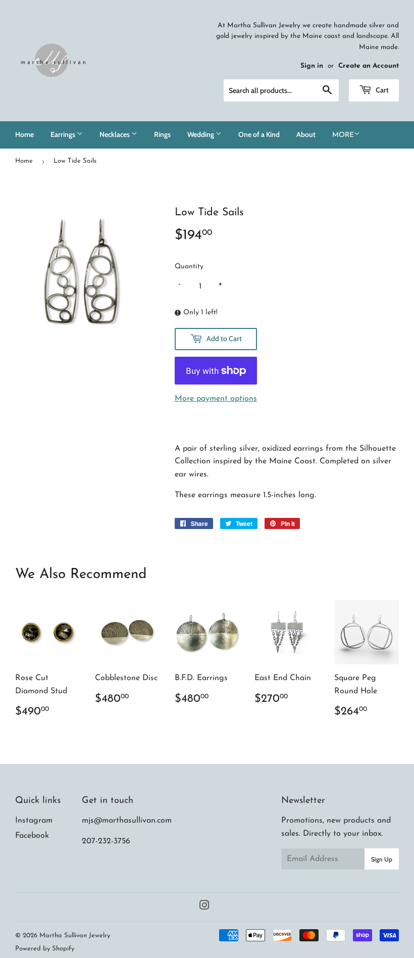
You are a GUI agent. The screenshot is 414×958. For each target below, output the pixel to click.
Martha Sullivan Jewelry (74, 935)
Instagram (34, 821)
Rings (162, 134)
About (306, 134)
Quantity (189, 266)
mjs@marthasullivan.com (127, 821)
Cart (381, 89)
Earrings (63, 134)
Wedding (201, 134)
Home (24, 134)
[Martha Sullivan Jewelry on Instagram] (204, 907)
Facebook (32, 836)
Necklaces (115, 134)
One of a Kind (259, 134)
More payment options (216, 399)
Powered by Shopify (44, 948)
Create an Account (368, 66)
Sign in (311, 66)
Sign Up (381, 859)
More (343, 135)
